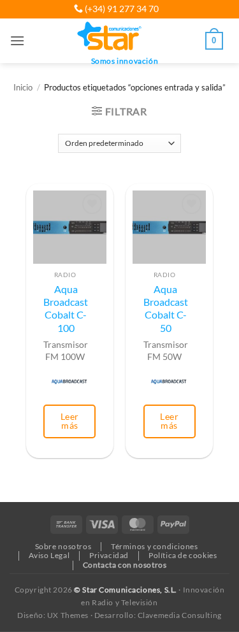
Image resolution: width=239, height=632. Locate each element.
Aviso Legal (49, 555)
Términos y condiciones (154, 546)
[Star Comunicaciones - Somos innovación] (110, 36)
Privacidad (109, 555)
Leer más (70, 421)
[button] (17, 40)
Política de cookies (182, 555)
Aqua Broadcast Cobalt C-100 (65, 309)
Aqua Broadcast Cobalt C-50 (165, 309)
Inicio (23, 87)
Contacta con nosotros (125, 565)
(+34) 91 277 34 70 (121, 8)
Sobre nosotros (63, 546)
